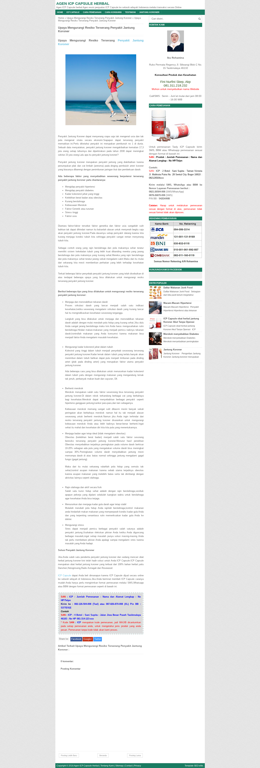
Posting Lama (135, 755)
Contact (128, 765)
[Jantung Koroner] (156, 360)
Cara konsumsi (113, 12)
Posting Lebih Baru (69, 755)
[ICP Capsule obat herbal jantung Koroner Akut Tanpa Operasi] (156, 329)
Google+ (87, 639)
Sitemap (119, 765)
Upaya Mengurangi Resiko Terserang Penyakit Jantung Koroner (99, 18)
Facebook (76, 639)
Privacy (137, 765)
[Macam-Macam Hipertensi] (156, 313)
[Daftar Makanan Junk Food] (156, 298)
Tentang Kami (107, 765)
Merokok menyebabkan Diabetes (181, 334)
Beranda (103, 755)
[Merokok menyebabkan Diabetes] (156, 344)
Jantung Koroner (149, 12)
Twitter (97, 639)
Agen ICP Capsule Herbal (82, 3)
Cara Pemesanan (92, 12)
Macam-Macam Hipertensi (177, 303)
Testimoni (130, 12)
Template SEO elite (194, 765)
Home (60, 12)
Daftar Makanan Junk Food (178, 287)
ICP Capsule (73, 12)
